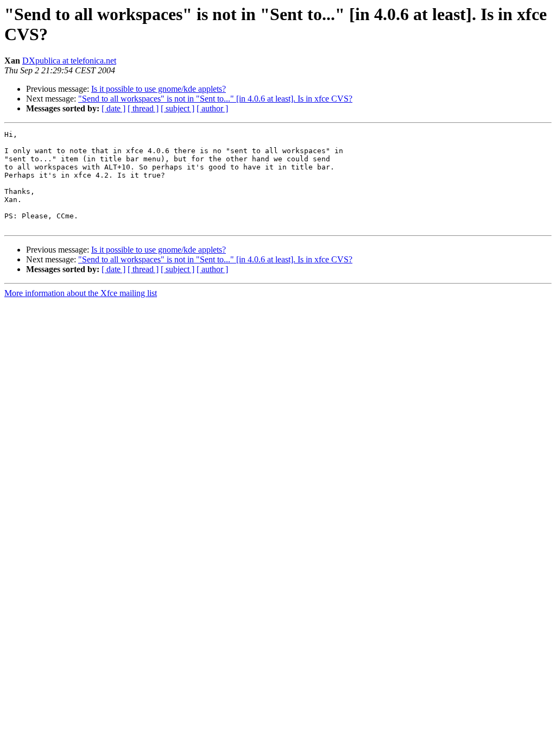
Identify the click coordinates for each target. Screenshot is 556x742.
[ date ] (113, 108)
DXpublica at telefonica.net (69, 60)
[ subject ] (177, 108)
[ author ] (212, 108)
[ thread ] (143, 108)
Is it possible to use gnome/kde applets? (158, 88)
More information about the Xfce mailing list (80, 293)
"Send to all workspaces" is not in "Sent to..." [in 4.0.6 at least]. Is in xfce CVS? (215, 98)
